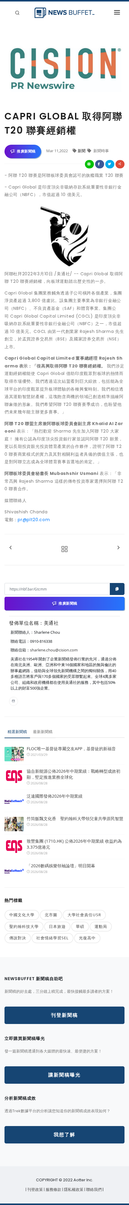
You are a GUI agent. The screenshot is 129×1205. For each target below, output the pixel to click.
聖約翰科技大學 (24, 926)
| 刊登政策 (35, 1189)
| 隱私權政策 (73, 1189)
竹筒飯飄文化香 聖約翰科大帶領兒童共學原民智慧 (75, 818)
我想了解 (64, 1134)
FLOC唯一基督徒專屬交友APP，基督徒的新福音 (71, 748)
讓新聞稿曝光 (64, 1074)
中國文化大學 (21, 914)
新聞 (82, 150)
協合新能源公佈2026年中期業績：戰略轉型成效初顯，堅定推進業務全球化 (73, 774)
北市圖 (51, 914)
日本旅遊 (57, 926)
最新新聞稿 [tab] (42, 731)
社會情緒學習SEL (52, 938)
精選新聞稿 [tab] (17, 731)
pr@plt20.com (34, 520)
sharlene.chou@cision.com (54, 650)
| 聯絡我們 (93, 1189)
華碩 (80, 926)
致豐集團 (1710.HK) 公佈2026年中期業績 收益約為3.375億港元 (74, 844)
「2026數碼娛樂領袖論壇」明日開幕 (61, 865)
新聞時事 (100, 150)
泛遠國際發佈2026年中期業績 (54, 796)
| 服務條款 (53, 1189)
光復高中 (87, 938)
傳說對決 (17, 938)
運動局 (100, 926)
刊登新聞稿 (64, 1015)
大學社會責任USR (84, 914)
